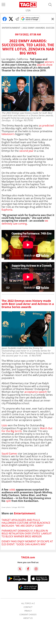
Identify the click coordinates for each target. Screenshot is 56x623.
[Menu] (3, 5)
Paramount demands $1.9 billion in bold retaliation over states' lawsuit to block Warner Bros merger (27, 533)
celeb (12, 489)
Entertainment (11, 28)
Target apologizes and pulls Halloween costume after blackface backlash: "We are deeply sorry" (26, 522)
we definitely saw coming (25, 222)
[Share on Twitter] (11, 19)
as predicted (46, 125)
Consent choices (28, 615)
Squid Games (9, 453)
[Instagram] (36, 569)
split (8, 501)
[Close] (52, 19)
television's (8, 134)
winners (49, 62)
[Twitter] (20, 569)
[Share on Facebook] (5, 19)
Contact (28, 607)
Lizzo (4, 425)
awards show (44, 64)
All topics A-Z (28, 603)
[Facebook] (28, 569)
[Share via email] (17, 19)
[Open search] (50, 5)
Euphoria (7, 209)
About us (28, 618)
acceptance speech (35, 392)
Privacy (28, 611)
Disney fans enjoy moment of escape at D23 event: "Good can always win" (27, 543)
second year (26, 151)
